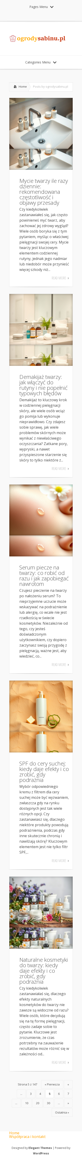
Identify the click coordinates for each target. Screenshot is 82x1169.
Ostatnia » (62, 1112)
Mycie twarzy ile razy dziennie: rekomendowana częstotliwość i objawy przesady (43, 191)
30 (48, 1103)
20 (37, 1103)
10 (26, 1103)
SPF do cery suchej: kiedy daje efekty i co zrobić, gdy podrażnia (44, 772)
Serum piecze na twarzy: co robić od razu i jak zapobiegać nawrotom (44, 575)
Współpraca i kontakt (27, 1136)
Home (23, 86)
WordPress (41, 1153)
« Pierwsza (52, 1084)
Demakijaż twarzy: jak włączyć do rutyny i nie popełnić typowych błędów (43, 385)
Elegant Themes (40, 1148)
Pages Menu (38, 7)
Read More (59, 278)
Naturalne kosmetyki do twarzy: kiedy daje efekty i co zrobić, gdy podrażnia (43, 970)
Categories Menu (38, 62)
